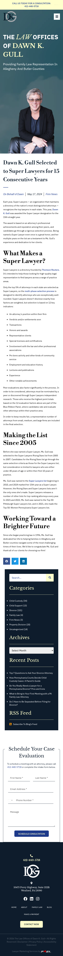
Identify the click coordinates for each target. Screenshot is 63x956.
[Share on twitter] (15, 561)
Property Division (17, 624)
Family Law (14, 615)
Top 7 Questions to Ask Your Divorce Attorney (31, 673)
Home (14, 907)
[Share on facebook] (6, 561)
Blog (49, 907)
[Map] (31, 883)
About (24, 907)
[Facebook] (25, 899)
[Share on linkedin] (23, 561)
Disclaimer (22, 941)
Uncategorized (16, 629)
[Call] (31, 855)
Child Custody (16, 600)
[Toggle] (56, 16)
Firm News (51, 194)
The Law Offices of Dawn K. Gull (30, 938)
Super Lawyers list (38, 480)
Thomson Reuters (50, 269)
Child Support (16, 605)
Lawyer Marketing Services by (26, 951)
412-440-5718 (31, 6)
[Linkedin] (31, 899)
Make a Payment (31, 914)
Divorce (13, 610)
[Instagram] (38, 899)
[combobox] (10, 800)
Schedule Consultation (31, 833)
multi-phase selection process (39, 291)
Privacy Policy (36, 941)
